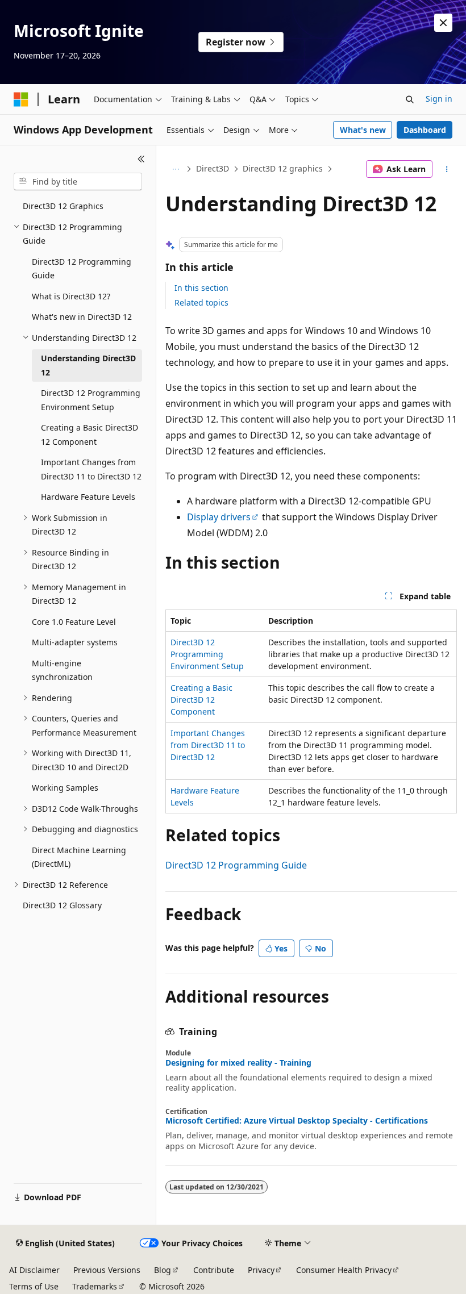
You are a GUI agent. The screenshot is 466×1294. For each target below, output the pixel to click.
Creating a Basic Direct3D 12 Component (201, 699)
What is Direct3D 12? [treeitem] (71, 296)
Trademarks (94, 1286)
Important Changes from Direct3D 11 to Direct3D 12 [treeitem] (91, 469)
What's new (363, 129)
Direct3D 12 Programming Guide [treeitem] (81, 268)
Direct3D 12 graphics (283, 168)
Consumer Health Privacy (344, 1269)
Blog (162, 1269)
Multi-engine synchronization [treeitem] (62, 670)
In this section (201, 287)
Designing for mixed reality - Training (238, 1063)
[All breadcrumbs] (175, 169)
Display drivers (219, 517)
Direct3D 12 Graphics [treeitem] (63, 206)
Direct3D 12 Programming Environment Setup (207, 654)
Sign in (439, 98)
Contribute (213, 1269)
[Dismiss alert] (443, 23)
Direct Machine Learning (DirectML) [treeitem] (79, 857)
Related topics (201, 302)
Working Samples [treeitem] (65, 787)
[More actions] (447, 169)
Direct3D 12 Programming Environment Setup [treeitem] (90, 399)
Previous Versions (106, 1269)
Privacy (261, 1269)
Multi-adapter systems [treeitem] (75, 642)
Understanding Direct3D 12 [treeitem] (88, 365)
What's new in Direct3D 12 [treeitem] (82, 316)
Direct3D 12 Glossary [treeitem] (62, 905)
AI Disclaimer (34, 1269)
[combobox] (78, 182)
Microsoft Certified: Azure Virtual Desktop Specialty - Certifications (296, 1121)
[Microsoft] (21, 99)
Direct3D (212, 168)
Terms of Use (34, 1286)
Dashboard (424, 129)
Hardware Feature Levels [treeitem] (88, 496)
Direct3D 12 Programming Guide (236, 865)
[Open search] (409, 99)
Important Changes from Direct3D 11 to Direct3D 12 (207, 745)
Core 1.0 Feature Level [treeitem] (74, 621)
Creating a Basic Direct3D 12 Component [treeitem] (89, 434)
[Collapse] (141, 159)
